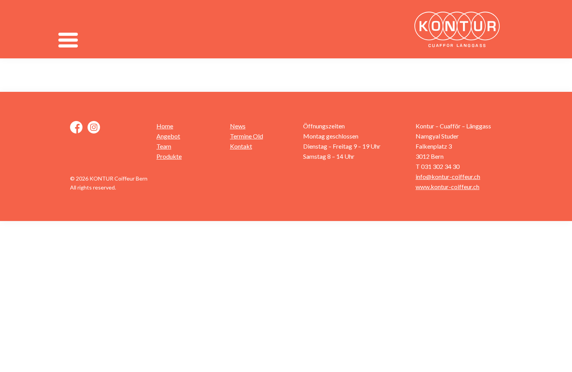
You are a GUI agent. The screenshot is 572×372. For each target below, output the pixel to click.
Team (163, 146)
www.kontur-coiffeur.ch (447, 186)
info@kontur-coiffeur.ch (448, 176)
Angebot (168, 136)
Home (164, 126)
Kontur (459, 29)
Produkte (169, 156)
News (238, 126)
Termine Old (246, 136)
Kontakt (241, 146)
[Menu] (68, 40)
